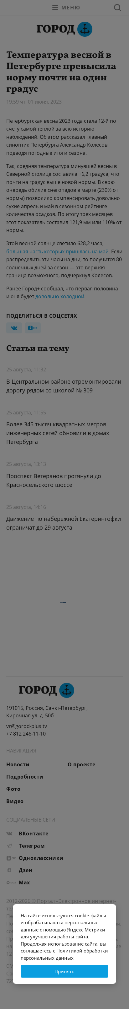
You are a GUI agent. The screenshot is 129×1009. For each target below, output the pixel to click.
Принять (64, 971)
